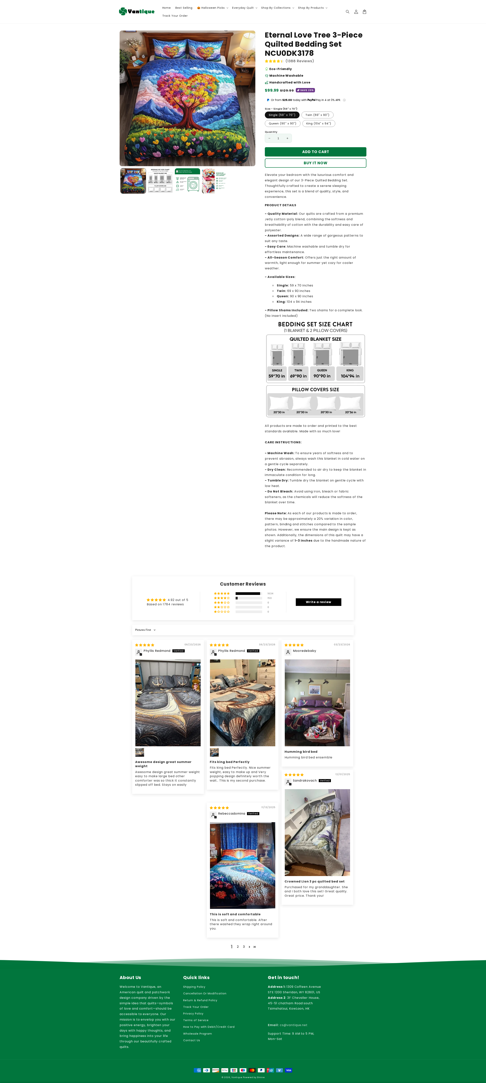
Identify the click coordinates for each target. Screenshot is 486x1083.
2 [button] (238, 947)
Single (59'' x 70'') (282, 115)
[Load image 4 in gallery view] (214, 180)
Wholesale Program (197, 1034)
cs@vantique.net (288, 1025)
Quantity (271, 132)
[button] (348, 12)
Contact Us (191, 1040)
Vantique (236, 1077)
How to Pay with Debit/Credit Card (209, 1027)
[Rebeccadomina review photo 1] (242, 865)
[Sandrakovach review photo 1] (317, 832)
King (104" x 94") (318, 123)
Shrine (260, 1077)
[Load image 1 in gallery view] (133, 180)
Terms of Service (196, 1020)
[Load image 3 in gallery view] (187, 180)
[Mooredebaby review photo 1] (317, 703)
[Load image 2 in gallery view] (160, 180)
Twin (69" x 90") (317, 115)
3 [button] (244, 947)
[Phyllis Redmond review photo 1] (168, 703)
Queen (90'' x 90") (283, 123)
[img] (144, 645)
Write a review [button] (318, 602)
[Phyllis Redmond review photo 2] (139, 752)
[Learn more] (344, 100)
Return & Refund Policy (200, 1000)
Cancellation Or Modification (204, 993)
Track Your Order (196, 1007)
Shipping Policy (194, 987)
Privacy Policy (193, 1013)
